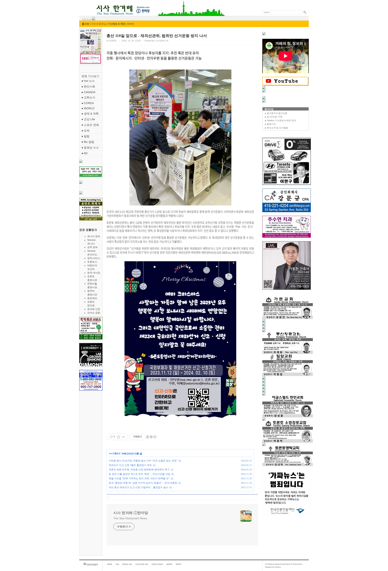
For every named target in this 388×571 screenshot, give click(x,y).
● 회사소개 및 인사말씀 (276, 127)
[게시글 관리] (123, 437)
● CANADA (88, 92)
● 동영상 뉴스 (90, 147)
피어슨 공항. (94, 312)
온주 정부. (92, 247)
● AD (84, 153)
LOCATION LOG (141, 564)
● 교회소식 (88, 97)
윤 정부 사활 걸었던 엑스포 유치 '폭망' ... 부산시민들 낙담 (139, 474)
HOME (109, 564)
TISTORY (90, 564)
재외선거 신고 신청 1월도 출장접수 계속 (130, 465)
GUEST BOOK (157, 564)
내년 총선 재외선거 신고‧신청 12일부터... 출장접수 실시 (138, 487)
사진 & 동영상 (98, 23)
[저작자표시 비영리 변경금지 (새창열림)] (151, 436)
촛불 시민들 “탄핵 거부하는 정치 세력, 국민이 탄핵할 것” (139, 478)
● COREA (87, 103)
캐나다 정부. (94, 236)
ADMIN (169, 564)
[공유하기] (118, 437)
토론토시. (92, 261)
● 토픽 (85, 130)
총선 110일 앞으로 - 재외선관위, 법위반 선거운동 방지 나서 (156, 36)
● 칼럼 (85, 136)
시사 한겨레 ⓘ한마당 (86, 5)
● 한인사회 (88, 86)
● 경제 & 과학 (90, 113)
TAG (117, 564)
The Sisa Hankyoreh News (130, 518)
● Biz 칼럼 (87, 141)
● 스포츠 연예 (90, 124)
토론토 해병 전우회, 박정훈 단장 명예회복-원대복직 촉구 (139, 469)
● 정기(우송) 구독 (273, 117)
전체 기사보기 (90, 76)
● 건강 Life (88, 119)
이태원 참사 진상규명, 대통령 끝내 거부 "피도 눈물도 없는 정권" (143, 460)
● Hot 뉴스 (88, 80)
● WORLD (87, 108)
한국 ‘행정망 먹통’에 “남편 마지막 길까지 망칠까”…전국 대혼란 (143, 482)
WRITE (178, 564)
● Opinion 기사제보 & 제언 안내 (280, 120)
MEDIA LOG (127, 564)
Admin (130, 23)
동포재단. (92, 298)
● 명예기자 (270, 124)
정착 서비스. (94, 258)
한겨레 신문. (94, 309)
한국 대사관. (94, 272)
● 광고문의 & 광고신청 (276, 113)
